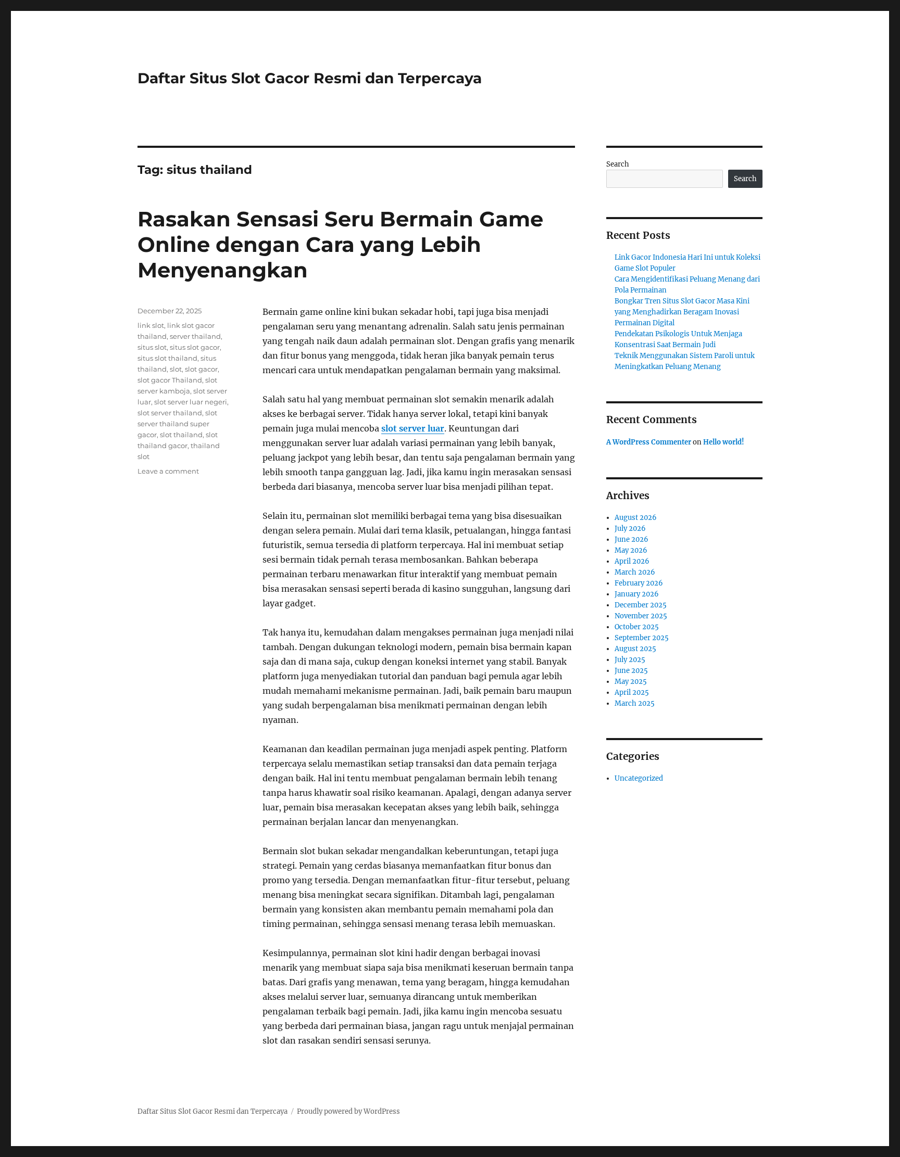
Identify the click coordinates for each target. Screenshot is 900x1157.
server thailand (195, 336)
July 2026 (630, 528)
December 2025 (641, 605)
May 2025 (631, 681)
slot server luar (412, 428)
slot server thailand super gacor (177, 424)
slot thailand (181, 434)
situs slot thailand (167, 358)
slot (176, 369)
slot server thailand (170, 413)
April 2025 (632, 692)
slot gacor (201, 369)
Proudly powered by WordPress (348, 1111)
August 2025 (635, 648)
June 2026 (631, 539)
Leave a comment (168, 471)
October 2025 (637, 626)
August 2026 (636, 517)
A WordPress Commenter (648, 442)
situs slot (152, 347)
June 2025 (631, 670)
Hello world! (723, 442)
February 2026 (639, 583)
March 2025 (635, 703)
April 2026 (632, 561)
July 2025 (630, 659)
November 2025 (641, 616)
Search (617, 164)
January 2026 (637, 594)
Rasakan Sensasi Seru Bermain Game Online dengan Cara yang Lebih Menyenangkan (340, 244)
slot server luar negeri (190, 402)
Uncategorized (639, 778)
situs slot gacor (195, 347)
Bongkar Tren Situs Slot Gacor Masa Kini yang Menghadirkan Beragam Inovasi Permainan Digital (682, 312)
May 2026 (631, 550)
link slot (151, 325)
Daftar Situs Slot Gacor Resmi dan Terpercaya (310, 78)
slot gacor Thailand (170, 380)
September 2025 (642, 637)
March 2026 (635, 572)
